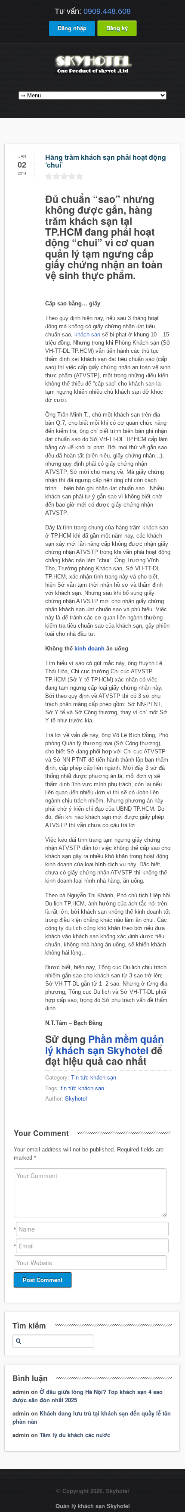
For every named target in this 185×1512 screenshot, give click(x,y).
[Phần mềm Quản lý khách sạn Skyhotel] (92, 74)
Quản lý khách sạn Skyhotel (93, 1506)
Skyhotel (76, 1098)
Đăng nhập (72, 28)
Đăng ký (117, 28)
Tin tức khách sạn (93, 1077)
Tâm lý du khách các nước (75, 1435)
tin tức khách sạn (82, 1088)
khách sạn (87, 334)
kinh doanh (89, 648)
